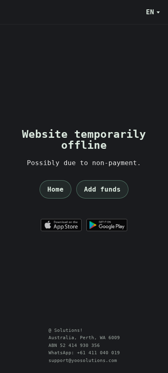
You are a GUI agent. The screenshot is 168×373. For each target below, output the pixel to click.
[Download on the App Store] (61, 225)
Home (55, 189)
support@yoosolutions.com (83, 360)
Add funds (102, 189)
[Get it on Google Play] (106, 225)
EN (150, 12)
